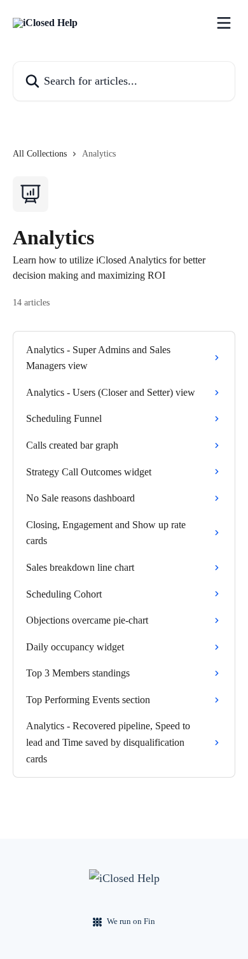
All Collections (40, 153)
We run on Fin (131, 921)
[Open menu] (223, 23)
